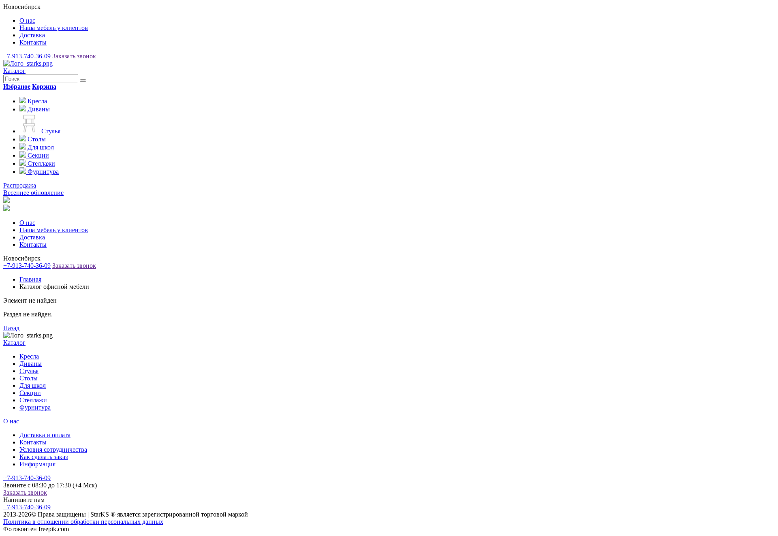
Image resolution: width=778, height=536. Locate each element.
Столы (28, 378)
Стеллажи (33, 400)
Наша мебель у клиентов (53, 27)
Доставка (32, 35)
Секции (30, 392)
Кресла (29, 356)
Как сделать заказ (43, 456)
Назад (11, 328)
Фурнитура (35, 407)
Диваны (30, 363)
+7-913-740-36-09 (27, 56)
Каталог (14, 70)
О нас (27, 20)
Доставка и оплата (45, 434)
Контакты (33, 42)
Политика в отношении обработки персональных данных (83, 521)
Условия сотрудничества (53, 449)
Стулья (28, 370)
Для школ (32, 385)
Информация (37, 464)
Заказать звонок (74, 56)
